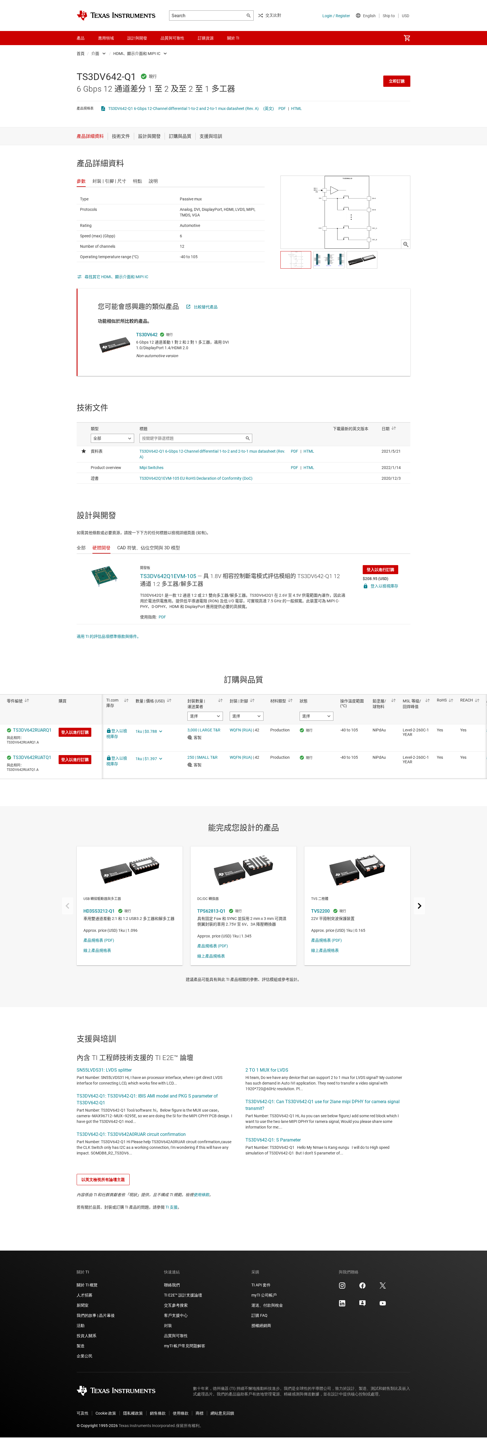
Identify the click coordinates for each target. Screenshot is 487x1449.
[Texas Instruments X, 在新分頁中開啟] (382, 1287)
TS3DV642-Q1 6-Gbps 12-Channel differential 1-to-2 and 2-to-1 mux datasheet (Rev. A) (183, 108)
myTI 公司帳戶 (264, 1295)
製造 (81, 1346)
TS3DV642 (147, 334)
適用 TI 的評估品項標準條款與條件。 (109, 636)
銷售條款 (158, 1413)
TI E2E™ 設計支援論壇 (183, 1295)
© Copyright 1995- (97, 1425)
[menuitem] (407, 38)
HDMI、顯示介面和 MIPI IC (136, 53)
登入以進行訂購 (380, 569)
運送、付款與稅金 (267, 1305)
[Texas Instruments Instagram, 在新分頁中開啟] (342, 1287)
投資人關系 (86, 1335)
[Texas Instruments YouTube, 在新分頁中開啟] (382, 1305)
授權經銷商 (261, 1325)
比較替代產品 (206, 307)
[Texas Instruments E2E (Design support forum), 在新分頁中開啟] (362, 1305)
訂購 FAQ (259, 1315)
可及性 (82, 1413)
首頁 (81, 53)
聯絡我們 (172, 1285)
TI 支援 (171, 1207)
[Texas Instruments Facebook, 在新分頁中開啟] (362, 1287)
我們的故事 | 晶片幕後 (96, 1315)
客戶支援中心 (176, 1315)
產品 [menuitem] (81, 38)
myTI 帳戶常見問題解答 (184, 1346)
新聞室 (82, 1305)
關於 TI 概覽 (87, 1285)
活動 (81, 1325)
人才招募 (84, 1295)
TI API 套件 (261, 1285)
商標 (199, 1413)
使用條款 (201, 1195)
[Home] (116, 15)
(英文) (268, 108)
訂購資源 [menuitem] (206, 38)
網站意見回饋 (222, 1413)
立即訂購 (397, 81)
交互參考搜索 (176, 1305)
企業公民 (84, 1356)
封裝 (168, 1325)
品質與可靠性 (176, 1335)
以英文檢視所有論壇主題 (103, 1179)
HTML (296, 108)
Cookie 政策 (106, 1413)
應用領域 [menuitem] (106, 38)
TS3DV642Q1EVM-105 (168, 576)
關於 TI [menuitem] (233, 38)
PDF (282, 108)
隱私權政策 (133, 1413)
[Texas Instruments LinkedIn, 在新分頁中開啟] (342, 1305)
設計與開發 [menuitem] (137, 38)
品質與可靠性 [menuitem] (172, 38)
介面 (95, 53)
